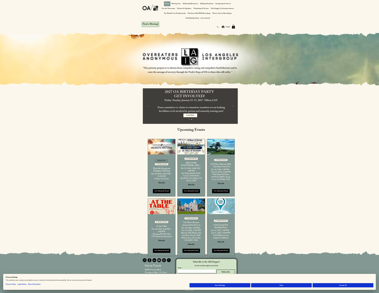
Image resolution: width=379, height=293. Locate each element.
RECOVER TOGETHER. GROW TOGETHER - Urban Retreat (191, 164)
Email (180, 268)
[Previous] (148, 106)
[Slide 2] (191, 119)
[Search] (218, 27)
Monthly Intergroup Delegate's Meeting (161, 169)
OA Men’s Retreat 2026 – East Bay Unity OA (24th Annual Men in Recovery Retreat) (221, 165)
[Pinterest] (164, 260)
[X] (169, 260)
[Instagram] (145, 260)
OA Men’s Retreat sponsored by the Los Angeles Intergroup (191, 223)
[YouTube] (159, 260)
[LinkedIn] (154, 260)
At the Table (161, 226)
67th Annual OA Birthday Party (221, 226)
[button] (233, 26)
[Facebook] (149, 260)
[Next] (233, 106)
